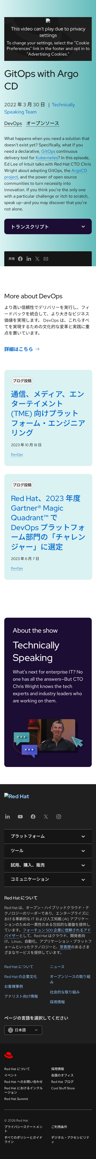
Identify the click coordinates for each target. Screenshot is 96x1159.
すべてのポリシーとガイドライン (23, 1139)
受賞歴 (65, 947)
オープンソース (42, 123)
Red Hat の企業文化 (20, 976)
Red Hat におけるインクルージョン (23, 1090)
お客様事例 (13, 986)
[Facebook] (33, 818)
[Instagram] (58, 818)
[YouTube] (20, 818)
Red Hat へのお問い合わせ (23, 1082)
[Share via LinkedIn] (29, 259)
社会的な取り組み (65, 992)
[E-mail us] (46, 259)
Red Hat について (18, 966)
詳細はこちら (18, 349)
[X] (46, 818)
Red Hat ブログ (62, 1082)
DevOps (13, 123)
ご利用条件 (59, 1127)
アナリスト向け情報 (21, 996)
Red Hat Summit (16, 1099)
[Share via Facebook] (20, 259)
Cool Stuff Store (63, 1088)
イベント (10, 1075)
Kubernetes (47, 157)
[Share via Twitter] (37, 259)
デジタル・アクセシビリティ (70, 1139)
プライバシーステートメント (23, 1129)
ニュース (57, 966)
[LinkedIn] (7, 818)
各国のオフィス (62, 1075)
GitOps (48, 151)
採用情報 (57, 1002)
